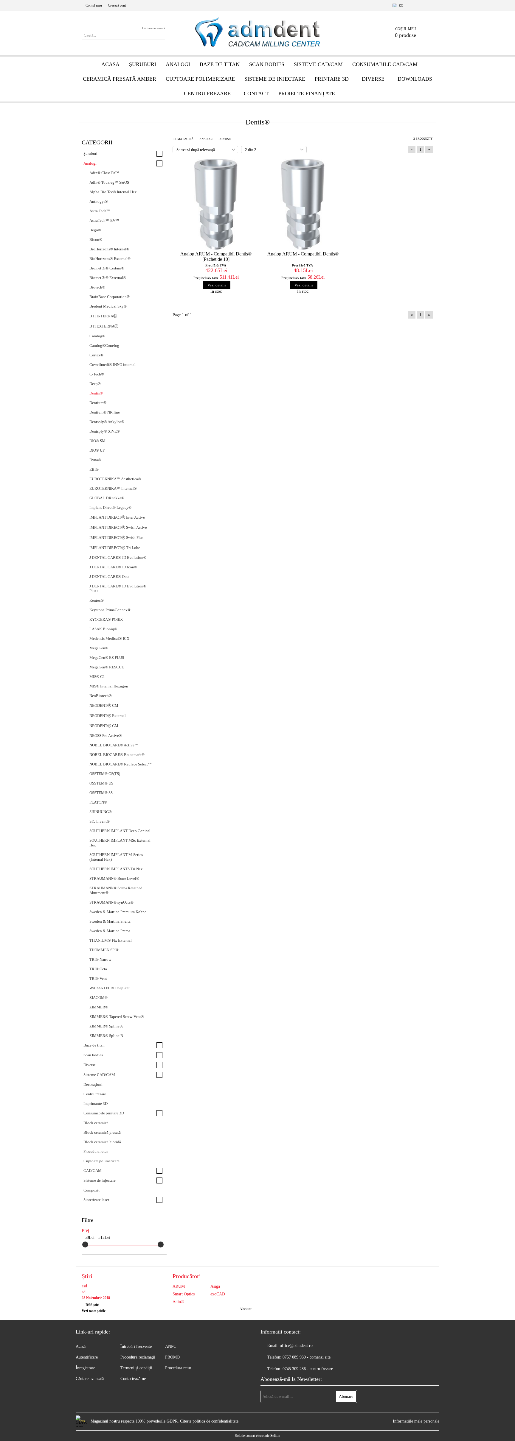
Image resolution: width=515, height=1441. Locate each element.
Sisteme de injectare (274, 79)
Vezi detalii (216, 285)
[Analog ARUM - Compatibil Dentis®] (303, 204)
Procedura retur (178, 1368)
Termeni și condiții (136, 1368)
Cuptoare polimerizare (200, 79)
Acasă (110, 64)
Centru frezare (207, 93)
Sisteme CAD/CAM (318, 64)
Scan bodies (266, 64)
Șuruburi (142, 64)
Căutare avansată (153, 28)
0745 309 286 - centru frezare (308, 1369)
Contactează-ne (133, 1378)
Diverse (373, 79)
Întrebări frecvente (136, 1346)
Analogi (178, 64)
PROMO (172, 1357)
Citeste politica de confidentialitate (209, 1421)
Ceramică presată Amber (119, 79)
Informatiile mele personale (416, 1421)
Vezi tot (246, 1309)
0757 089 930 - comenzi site (307, 1357)
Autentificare (87, 1357)
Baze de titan (220, 64)
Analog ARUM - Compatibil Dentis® (303, 253)
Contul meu (94, 5)
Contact (256, 93)
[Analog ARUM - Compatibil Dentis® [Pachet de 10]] (216, 204)
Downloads (415, 79)
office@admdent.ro (296, 1345)
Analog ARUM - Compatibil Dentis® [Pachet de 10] (216, 256)
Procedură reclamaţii (137, 1357)
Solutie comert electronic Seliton (257, 1436)
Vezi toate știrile (94, 1311)
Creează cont (117, 5)
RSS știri (92, 1305)
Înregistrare (85, 1368)
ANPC (170, 1346)
